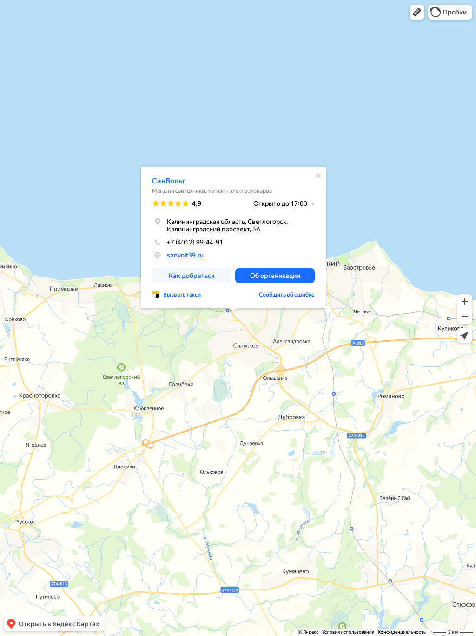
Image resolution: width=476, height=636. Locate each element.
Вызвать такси (182, 294)
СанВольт (168, 180)
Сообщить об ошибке (287, 294)
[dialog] (233, 237)
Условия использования (348, 632)
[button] (417, 12)
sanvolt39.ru (185, 255)
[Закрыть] (318, 175)
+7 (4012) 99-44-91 (195, 242)
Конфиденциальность (402, 632)
